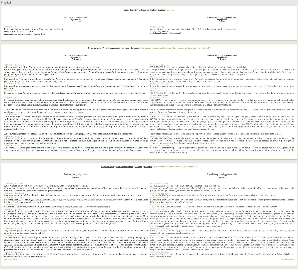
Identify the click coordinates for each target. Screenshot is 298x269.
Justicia (161, 10)
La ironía (135, 48)
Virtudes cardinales (147, 10)
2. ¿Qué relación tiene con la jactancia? (165, 33)
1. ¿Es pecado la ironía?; (159, 31)
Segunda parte (130, 10)
